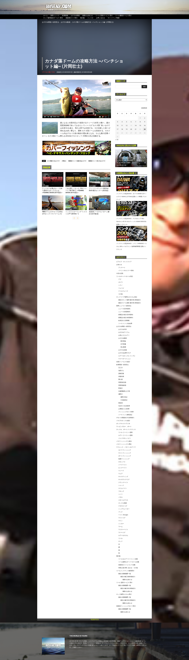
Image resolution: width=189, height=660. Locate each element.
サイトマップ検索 (114, 18)
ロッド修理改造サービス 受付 (53, 18)
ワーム (120, 526)
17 (117, 129)
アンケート (121, 267)
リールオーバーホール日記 (124, 276)
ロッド (120, 541)
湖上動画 (123, 347)
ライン (120, 521)
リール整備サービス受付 (123, 15)
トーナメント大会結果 (125, 323)
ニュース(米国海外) (124, 312)
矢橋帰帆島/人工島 (124, 391)
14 (135, 125)
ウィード (121, 470)
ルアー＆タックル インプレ (126, 356)
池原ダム (121, 370)
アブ (119, 279)
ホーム (45, 15)
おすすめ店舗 (122, 350)
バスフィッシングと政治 (124, 441)
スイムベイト (122, 488)
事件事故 (123, 341)
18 (122, 129)
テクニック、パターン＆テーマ (126, 447)
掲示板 (82, 18)
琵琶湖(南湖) (122, 385)
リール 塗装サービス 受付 (104, 15)
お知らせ (119, 264)
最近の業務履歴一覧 (124, 574)
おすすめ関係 (75, 15)
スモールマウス (123, 500)
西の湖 (120, 379)
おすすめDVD (122, 329)
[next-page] (77, 218)
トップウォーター (123, 509)
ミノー (120, 494)
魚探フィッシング (123, 459)
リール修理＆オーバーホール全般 (128, 562)
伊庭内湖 (121, 376)
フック (120, 512)
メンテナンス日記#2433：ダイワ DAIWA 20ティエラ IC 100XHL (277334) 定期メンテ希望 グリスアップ (131, 196)
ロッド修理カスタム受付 (124, 594)
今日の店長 (119, 273)
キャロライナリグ (123, 479)
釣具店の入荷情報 (123, 320)
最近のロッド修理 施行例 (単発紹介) (129, 300)
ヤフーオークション (124, 359)
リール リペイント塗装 (125, 432)
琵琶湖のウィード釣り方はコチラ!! (96, 161)
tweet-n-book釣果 (124, 406)
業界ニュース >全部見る (123, 306)
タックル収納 (122, 503)
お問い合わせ (100, 18)
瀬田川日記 (123, 397)
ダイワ (120, 282)
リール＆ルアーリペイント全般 (128, 559)
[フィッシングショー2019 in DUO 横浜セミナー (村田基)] (99, 179)
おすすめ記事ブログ (124, 353)
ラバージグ (121, 532)
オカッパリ (121, 462)
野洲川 (120, 388)
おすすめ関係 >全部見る (50, 22)
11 (122, 125)
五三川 (120, 367)
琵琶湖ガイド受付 (71, 18)
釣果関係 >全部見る (122, 365)
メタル (120, 497)
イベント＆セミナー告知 (126, 270)
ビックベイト (122, 468)
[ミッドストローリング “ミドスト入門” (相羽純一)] (76, 202)
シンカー (121, 523)
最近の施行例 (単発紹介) (127, 588)
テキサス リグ (122, 506)
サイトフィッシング (124, 453)
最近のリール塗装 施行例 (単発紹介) (129, 303)
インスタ (90, 18)
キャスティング (123, 476)
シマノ (120, 285)
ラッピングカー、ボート (124, 426)
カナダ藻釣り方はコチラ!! (53, 161)
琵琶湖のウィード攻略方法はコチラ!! (77, 161)
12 (126, 125)
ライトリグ (121, 518)
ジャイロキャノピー (124, 438)
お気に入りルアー (123, 335)
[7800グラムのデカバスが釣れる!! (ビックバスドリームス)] (52, 202)
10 (117, 125)
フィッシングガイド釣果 (126, 412)
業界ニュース (54, 15)
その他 (120, 294)
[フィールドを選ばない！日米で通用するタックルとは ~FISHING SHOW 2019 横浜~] (52, 179)
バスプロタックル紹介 (123, 420)
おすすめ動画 (65, 22)
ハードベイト (122, 465)
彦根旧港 (121, 373)
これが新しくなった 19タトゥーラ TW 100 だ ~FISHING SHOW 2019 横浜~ (76, 191)
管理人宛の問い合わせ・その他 (128, 568)
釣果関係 (65, 15)
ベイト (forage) (123, 515)
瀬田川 (120, 394)
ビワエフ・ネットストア (124, 261)
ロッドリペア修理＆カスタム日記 (126, 297)
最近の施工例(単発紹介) (127, 576)
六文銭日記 (123, 400)
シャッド (121, 485)
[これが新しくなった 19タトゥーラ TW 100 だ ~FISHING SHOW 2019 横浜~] (76, 179)
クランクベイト (123, 482)
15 (140, 125)
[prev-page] (74, 218)
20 (131, 129)
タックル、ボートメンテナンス (126, 429)
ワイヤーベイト (123, 529)
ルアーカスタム (123, 535)
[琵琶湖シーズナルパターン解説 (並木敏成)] (99, 202)
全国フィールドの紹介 (123, 362)
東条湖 (120, 403)
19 (126, 129)
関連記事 (46, 167)
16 (144, 125)
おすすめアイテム (123, 332)
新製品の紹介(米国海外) (125, 317)
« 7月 (116, 140)
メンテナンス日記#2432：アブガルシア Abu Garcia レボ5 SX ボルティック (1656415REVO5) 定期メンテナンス (131, 221)
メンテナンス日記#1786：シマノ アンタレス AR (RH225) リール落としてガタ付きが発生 (131, 160)
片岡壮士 (64, 161)
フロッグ (121, 491)
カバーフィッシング (124, 450)
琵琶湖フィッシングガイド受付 (126, 606)
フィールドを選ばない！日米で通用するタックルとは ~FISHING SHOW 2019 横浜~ (52, 191)
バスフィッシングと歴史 (124, 444)
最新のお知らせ (87, 15)
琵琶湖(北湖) (122, 382)
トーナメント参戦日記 (125, 415)
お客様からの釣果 (123, 409)
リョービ (121, 288)
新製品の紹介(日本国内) (125, 314)
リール (120, 538)
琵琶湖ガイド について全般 (126, 565)
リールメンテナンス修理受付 (125, 571)
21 (135, 129)
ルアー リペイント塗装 (125, 435)
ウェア (120, 473)
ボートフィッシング (124, 456)
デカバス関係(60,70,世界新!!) (125, 418)
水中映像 (123, 344)
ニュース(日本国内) (124, 309)
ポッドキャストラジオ (123, 423)
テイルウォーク (123, 291)
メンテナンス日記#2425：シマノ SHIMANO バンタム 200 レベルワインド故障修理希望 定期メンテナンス (131, 246)
